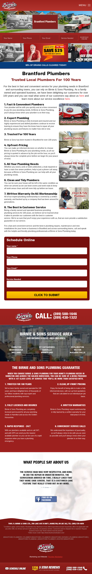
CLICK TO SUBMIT (47, 295)
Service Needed (67, 38)
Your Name (8, 38)
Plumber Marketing (55, 557)
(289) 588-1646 (65, 314)
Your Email (46, 38)
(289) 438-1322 (65, 318)
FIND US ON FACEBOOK (47, 499)
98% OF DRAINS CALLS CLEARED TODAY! (46, 65)
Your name (12, 246)
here (81, 95)
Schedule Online (84, 38)
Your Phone (27, 38)
